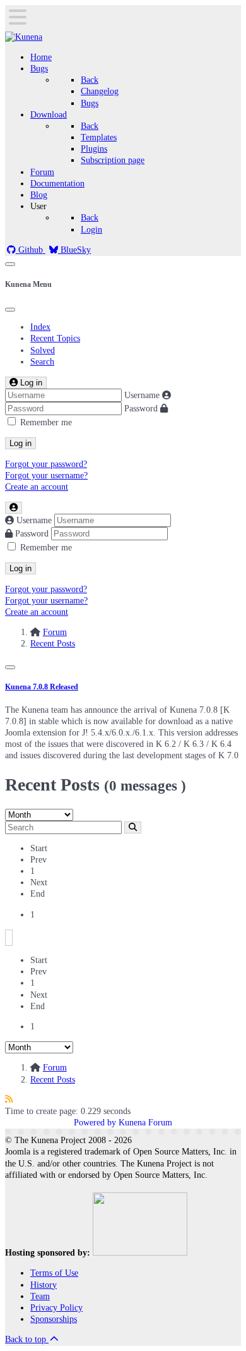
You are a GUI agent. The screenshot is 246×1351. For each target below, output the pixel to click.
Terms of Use (54, 1273)
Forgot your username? (46, 475)
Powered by (95, 1122)
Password (141, 408)
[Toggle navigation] (10, 264)
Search (42, 362)
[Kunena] (23, 37)
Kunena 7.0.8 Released (41, 687)
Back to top (27, 1339)
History (43, 1285)
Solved (42, 350)
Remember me (46, 422)
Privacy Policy (56, 1307)
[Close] (10, 310)
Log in (20, 443)
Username (142, 395)
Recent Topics (55, 338)
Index (40, 327)
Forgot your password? (46, 464)
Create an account (36, 487)
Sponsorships (53, 1319)
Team (40, 1296)
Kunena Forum (145, 1122)
